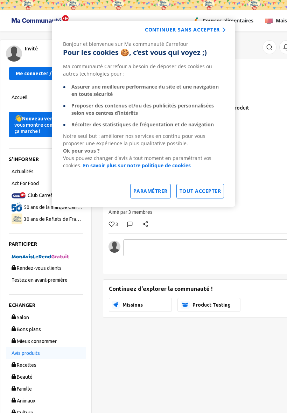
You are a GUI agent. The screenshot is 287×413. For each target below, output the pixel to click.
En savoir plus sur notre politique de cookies (137, 165)
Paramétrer (150, 191)
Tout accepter (200, 191)
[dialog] (143, 114)
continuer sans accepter (182, 29)
